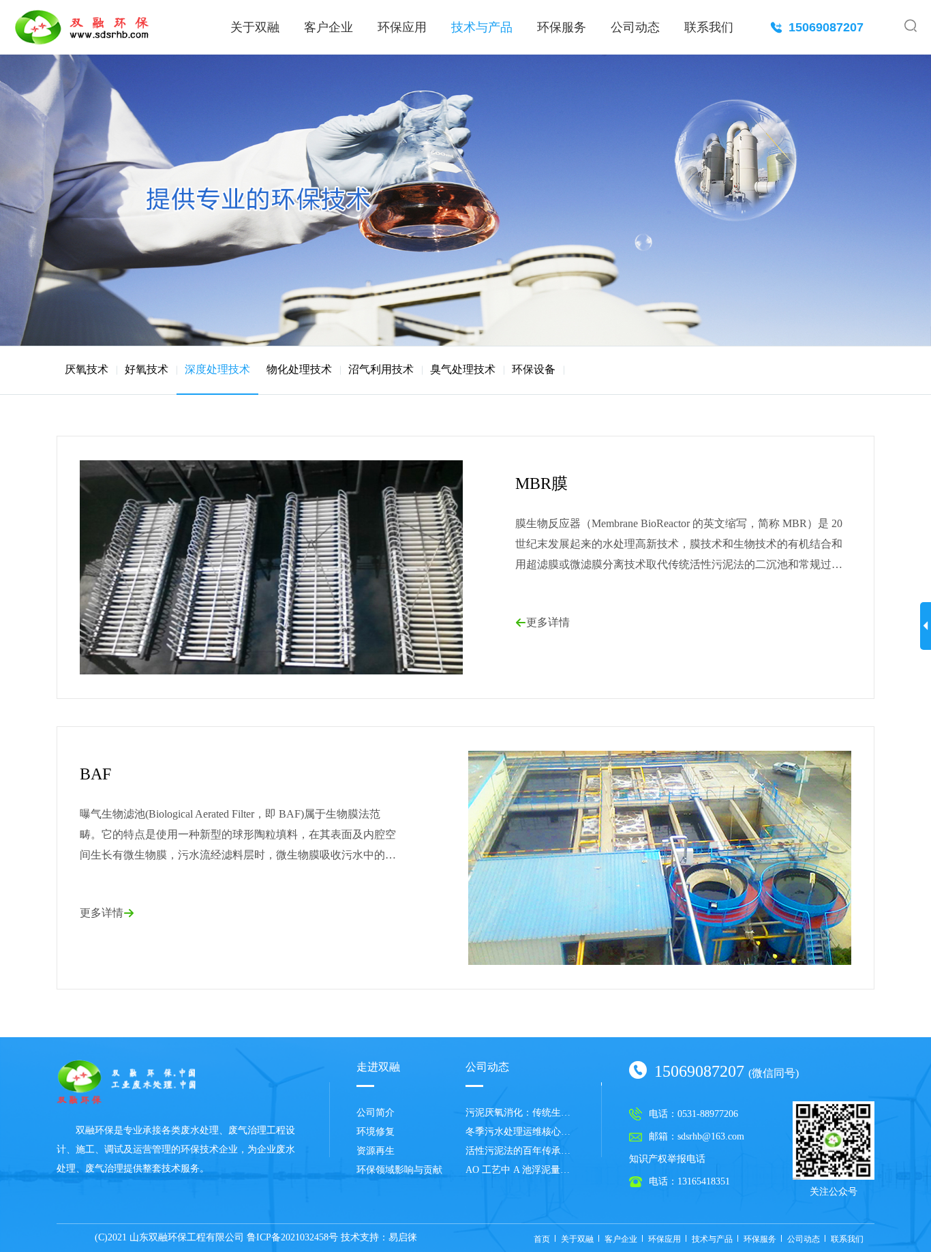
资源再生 (375, 1151)
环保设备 (533, 369)
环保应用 (402, 27)
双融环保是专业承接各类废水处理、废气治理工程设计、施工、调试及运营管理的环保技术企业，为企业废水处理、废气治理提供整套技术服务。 (176, 1149)
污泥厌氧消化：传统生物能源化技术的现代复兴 (520, 1112)
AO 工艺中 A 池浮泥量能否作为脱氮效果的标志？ (520, 1170)
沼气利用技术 (381, 369)
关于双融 (254, 27)
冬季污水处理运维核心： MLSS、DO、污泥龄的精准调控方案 (520, 1132)
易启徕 (402, 1237)
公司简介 (375, 1112)
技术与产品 (482, 27)
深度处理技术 (217, 369)
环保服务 (561, 27)
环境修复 (375, 1132)
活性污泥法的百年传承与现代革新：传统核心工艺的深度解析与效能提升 (520, 1151)
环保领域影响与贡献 (399, 1170)
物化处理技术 (299, 369)
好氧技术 (146, 369)
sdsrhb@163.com (710, 1137)
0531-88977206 (707, 1114)
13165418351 (703, 1182)
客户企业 (328, 27)
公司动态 (635, 27)
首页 (542, 1239)
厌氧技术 (86, 369)
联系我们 (708, 27)
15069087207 (817, 27)
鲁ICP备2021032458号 (292, 1237)
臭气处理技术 (462, 369)
